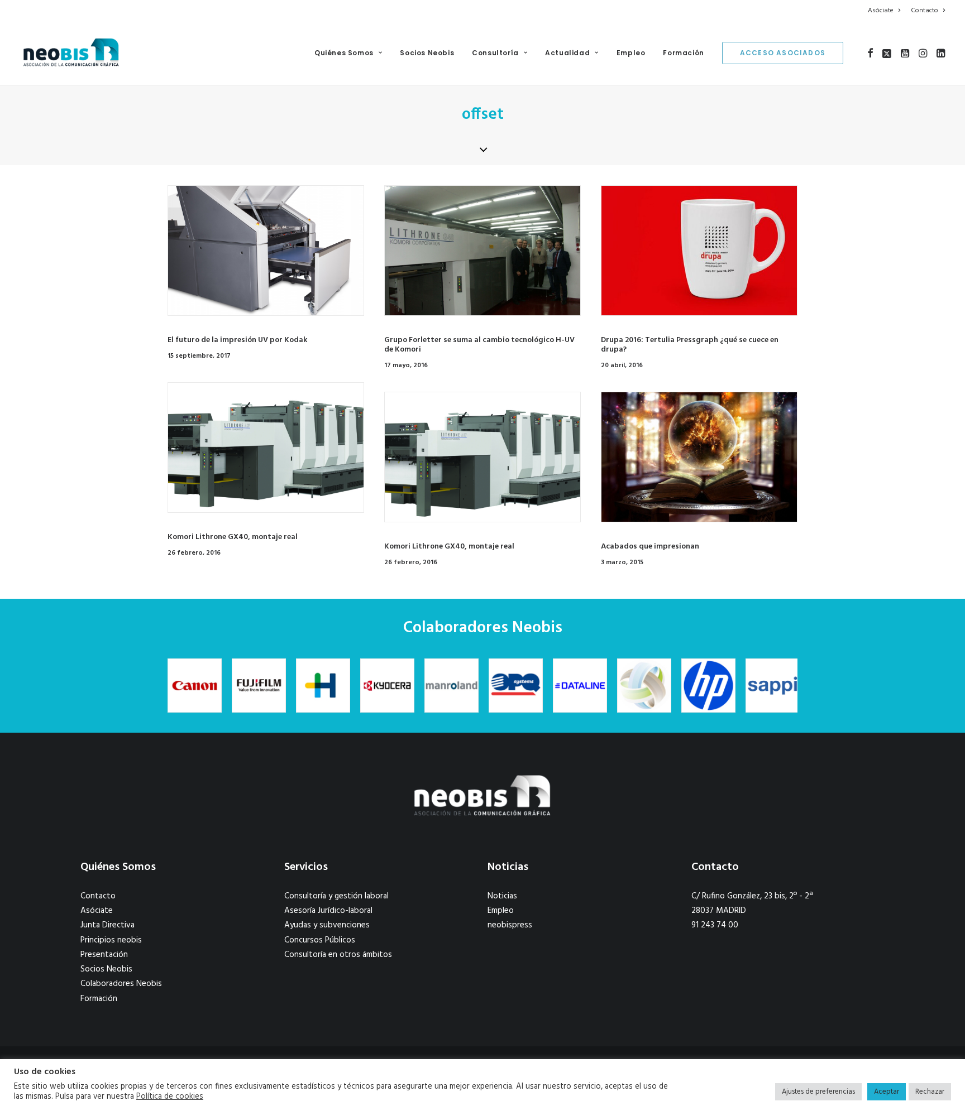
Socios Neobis (427, 52)
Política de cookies (169, 1097)
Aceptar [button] (886, 1092)
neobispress (510, 925)
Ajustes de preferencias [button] (818, 1092)
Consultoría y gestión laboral (336, 896)
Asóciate (881, 10)
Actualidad (567, 52)
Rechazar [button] (929, 1092)
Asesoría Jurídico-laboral (328, 910)
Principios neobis (111, 940)
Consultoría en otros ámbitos (338, 954)
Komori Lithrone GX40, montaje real (233, 537)
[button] (870, 53)
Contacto (924, 10)
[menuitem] (886, 10)
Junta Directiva (107, 925)
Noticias (502, 896)
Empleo (631, 52)
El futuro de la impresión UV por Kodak (237, 340)
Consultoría (495, 52)
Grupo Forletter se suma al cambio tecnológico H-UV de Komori (479, 345)
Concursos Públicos (319, 940)
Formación (683, 52)
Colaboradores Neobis (121, 983)
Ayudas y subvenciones (327, 925)
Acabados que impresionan (650, 546)
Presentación (104, 954)
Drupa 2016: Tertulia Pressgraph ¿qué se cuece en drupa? (689, 345)
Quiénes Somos (344, 52)
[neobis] (71, 53)
